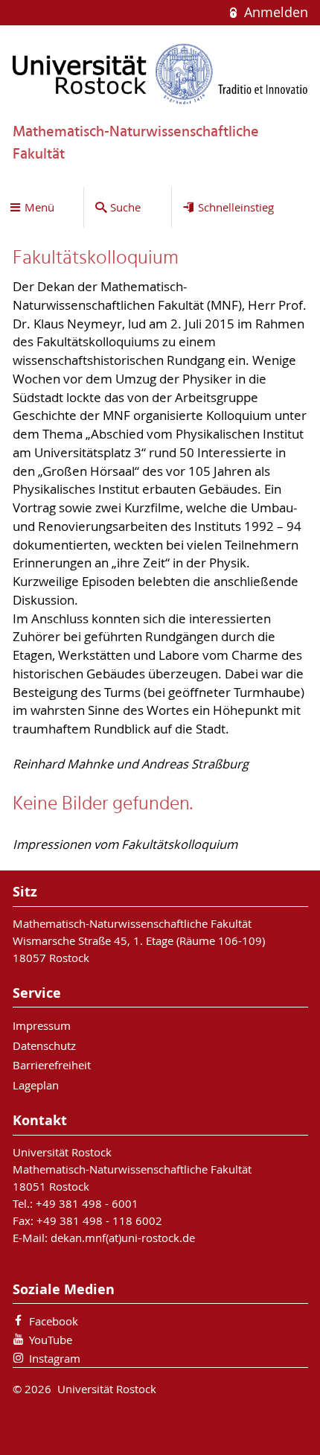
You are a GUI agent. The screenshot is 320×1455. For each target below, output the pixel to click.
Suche (125, 207)
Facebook (53, 1321)
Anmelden (273, 12)
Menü (39, 207)
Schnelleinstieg (236, 207)
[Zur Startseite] (160, 74)
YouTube (50, 1339)
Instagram (54, 1358)
